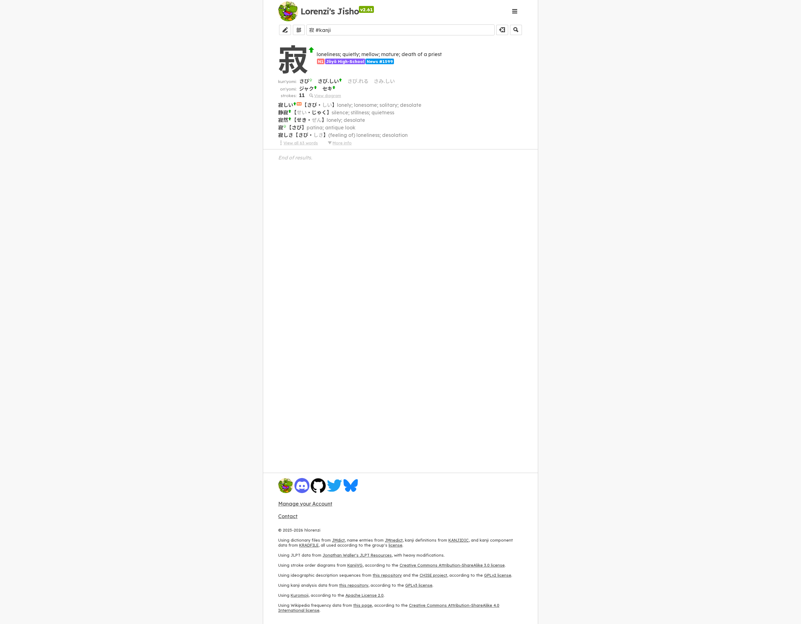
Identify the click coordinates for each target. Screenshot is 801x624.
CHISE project (433, 575)
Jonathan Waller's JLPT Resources (357, 555)
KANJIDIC (458, 540)
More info (342, 142)
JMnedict (394, 540)
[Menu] (514, 11)
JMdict (338, 540)
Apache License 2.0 (364, 595)
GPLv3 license (418, 585)
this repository (387, 575)
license (395, 545)
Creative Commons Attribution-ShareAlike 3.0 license (452, 565)
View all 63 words (300, 142)
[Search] (516, 29)
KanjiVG (355, 565)
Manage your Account (305, 504)
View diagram (327, 95)
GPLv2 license (497, 575)
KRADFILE (309, 545)
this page (362, 605)
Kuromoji (300, 595)
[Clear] (502, 29)
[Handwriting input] (285, 29)
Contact (288, 516)
